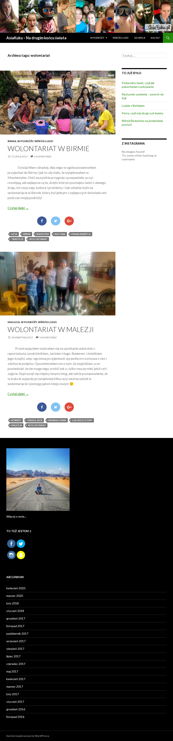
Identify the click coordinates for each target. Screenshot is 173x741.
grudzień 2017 (15, 618)
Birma (12, 141)
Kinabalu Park (57, 420)
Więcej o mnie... (16, 516)
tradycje (17, 239)
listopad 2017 (15, 626)
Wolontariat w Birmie (48, 148)
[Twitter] (55, 221)
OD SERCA (139, 37)
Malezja (14, 322)
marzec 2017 (14, 686)
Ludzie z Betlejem (133, 105)
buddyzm (42, 234)
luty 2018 (12, 603)
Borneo (16, 420)
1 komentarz (42, 156)
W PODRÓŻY (97, 37)
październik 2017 (17, 633)
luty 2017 (12, 694)
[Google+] (69, 221)
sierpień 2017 (15, 648)
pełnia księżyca (81, 234)
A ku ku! (155, 37)
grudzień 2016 (15, 709)
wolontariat (38, 239)
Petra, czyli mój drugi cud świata (142, 113)
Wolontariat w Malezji (51, 329)
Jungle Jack (34, 420)
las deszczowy (82, 420)
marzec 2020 (14, 595)
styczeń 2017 (15, 701)
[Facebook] (42, 221)
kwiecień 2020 (15, 588)
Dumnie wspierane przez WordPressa (27, 735)
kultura (60, 234)
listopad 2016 (15, 717)
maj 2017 (12, 671)
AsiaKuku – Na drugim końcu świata (36, 38)
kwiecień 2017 (15, 679)
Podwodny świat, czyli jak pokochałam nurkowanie (138, 84)
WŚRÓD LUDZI (120, 37)
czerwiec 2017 (15, 664)
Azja (14, 234)
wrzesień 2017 (16, 641)
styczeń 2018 (15, 611)
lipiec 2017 (13, 656)
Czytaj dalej (18, 208)
